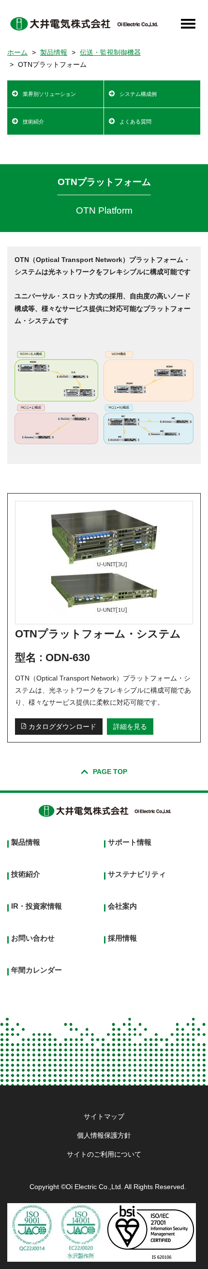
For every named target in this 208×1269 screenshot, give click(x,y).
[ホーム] (83, 24)
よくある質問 (135, 121)
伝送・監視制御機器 (110, 52)
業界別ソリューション (49, 94)
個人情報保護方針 (104, 1135)
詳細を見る (130, 726)
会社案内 (122, 906)
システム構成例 (138, 94)
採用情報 (122, 938)
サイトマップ (104, 1116)
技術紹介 (33, 121)
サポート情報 (129, 842)
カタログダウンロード (62, 726)
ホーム (17, 52)
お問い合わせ (33, 938)
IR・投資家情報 (36, 906)
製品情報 (53, 52)
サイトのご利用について (104, 1154)
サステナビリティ (137, 874)
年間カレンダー (36, 970)
